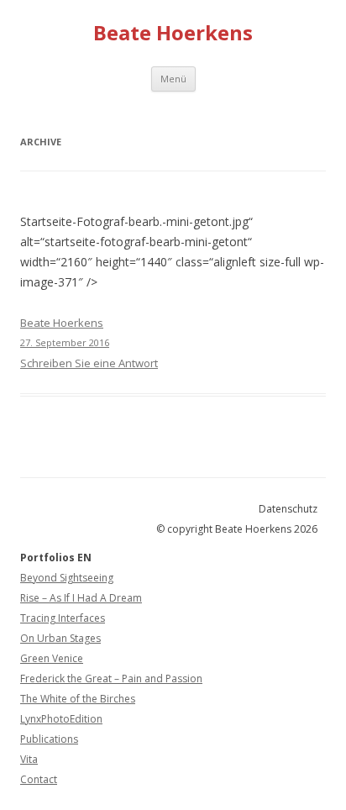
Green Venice (51, 658)
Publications (49, 739)
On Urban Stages (60, 638)
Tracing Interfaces (62, 618)
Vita (29, 759)
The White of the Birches (77, 699)
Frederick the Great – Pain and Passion (111, 678)
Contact (38, 779)
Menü (173, 78)
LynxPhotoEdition (61, 719)
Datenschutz (288, 509)
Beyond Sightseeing (66, 578)
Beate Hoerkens (173, 33)
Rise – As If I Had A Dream (81, 598)
